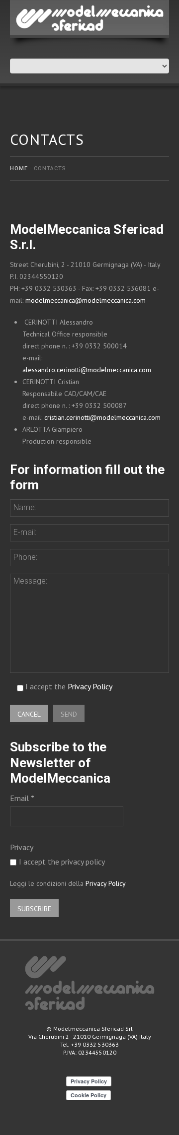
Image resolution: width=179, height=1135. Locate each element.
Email (22, 798)
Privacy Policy (90, 686)
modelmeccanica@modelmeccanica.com (85, 300)
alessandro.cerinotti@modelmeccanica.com (86, 369)
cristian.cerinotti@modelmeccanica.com (102, 417)
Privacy (21, 847)
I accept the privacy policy (62, 862)
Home (19, 168)
